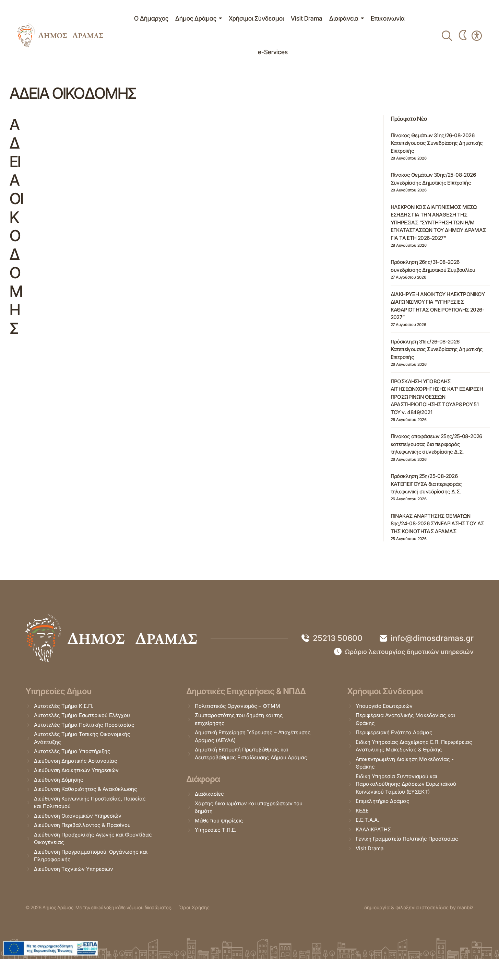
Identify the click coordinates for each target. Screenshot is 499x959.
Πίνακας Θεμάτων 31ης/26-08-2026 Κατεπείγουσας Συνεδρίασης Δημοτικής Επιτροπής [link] (437, 143)
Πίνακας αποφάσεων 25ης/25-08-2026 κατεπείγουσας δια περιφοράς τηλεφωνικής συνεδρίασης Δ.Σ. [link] (436, 444)
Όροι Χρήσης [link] (194, 907)
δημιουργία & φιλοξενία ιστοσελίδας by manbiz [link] (419, 907)
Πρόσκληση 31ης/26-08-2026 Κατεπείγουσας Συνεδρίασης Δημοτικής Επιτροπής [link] (437, 349)
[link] (60, 35)
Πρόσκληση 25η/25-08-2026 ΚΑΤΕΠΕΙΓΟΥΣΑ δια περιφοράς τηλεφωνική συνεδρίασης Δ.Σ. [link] (426, 484)
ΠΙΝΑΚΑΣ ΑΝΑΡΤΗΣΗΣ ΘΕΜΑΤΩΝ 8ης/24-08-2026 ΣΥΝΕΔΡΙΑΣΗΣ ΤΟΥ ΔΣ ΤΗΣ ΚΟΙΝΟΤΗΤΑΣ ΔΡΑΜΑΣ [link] (437, 524)
